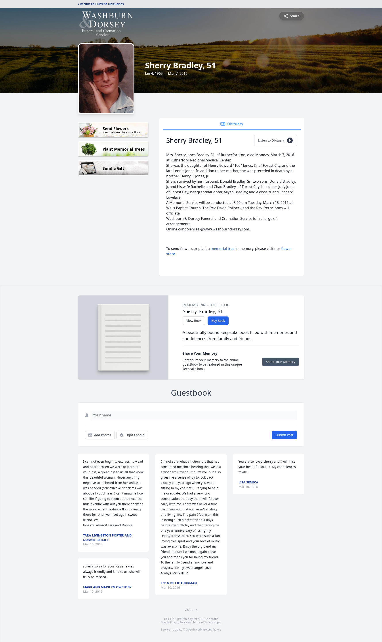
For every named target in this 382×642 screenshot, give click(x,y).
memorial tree (223, 248)
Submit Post (284, 435)
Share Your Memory (280, 362)
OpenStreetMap (196, 629)
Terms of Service (203, 622)
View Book (193, 320)
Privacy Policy (178, 622)
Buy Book (218, 320)
